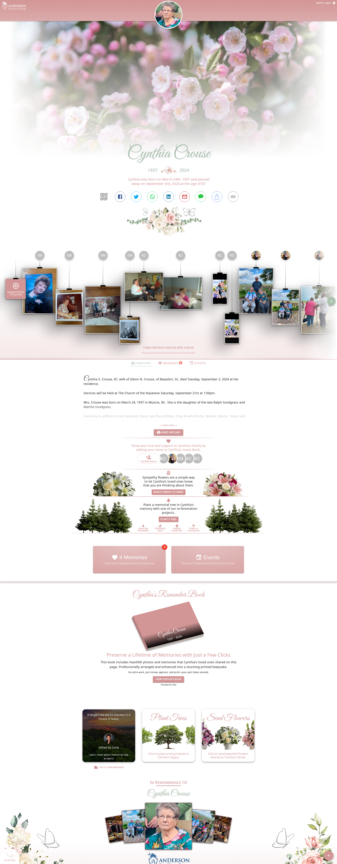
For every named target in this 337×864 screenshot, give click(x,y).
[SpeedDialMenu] (328, 855)
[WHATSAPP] (152, 196)
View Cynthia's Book (168, 679)
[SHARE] (217, 196)
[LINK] (233, 196)
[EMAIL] (184, 196)
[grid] (168, 303)
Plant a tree (168, 519)
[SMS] (201, 196)
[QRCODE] (104, 196)
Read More (168, 425)
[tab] (141, 363)
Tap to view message (111, 767)
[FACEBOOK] (120, 196)
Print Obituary (170, 432)
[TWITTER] (136, 196)
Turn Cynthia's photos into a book (168, 347)
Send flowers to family (168, 492)
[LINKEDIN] (168, 196)
